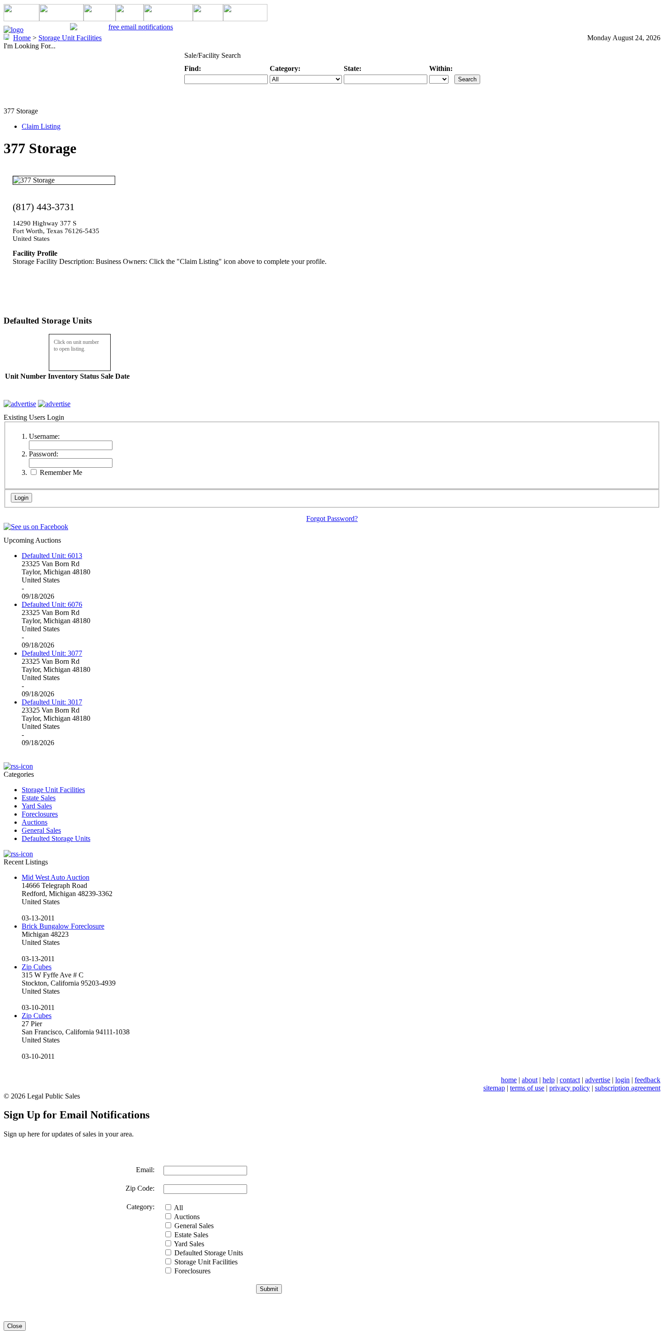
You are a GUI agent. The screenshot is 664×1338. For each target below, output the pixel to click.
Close (14, 1326)
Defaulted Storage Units (56, 838)
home (509, 1080)
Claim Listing (41, 126)
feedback (647, 1080)
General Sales (41, 830)
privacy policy (569, 1088)
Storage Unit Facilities (53, 789)
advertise (597, 1080)
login (622, 1080)
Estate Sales (39, 798)
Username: (44, 436)
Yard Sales (37, 806)
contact (570, 1080)
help (548, 1080)
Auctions (34, 822)
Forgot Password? (332, 518)
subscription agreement (627, 1088)
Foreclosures (40, 814)
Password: (43, 454)
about (530, 1080)
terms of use (527, 1088)
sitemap (494, 1088)
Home (22, 38)
